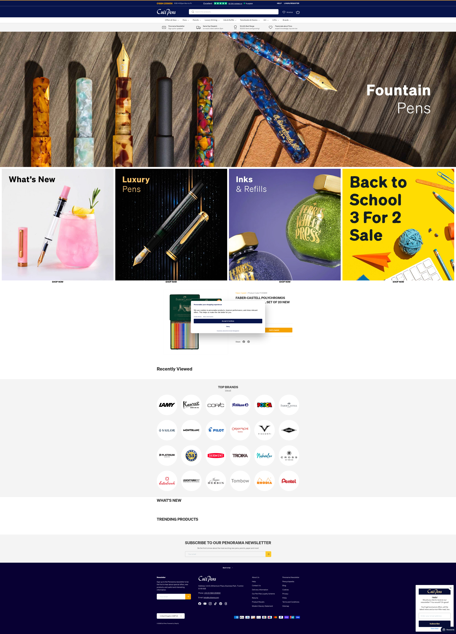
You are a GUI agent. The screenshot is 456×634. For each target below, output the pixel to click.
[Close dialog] (451, 588)
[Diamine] (289, 430)
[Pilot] (216, 430)
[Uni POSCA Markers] (264, 405)
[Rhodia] (264, 481)
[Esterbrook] (167, 481)
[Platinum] (167, 455)
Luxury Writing (211, 20)
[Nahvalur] (264, 455)
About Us (255, 577)
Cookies (285, 589)
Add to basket (274, 330)
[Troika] (240, 455)
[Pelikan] (240, 405)
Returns (255, 598)
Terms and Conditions (290, 602)
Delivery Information (260, 589)
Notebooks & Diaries (248, 20)
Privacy (285, 593)
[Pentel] (289, 481)
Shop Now (57, 281)
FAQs (284, 598)
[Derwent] (216, 455)
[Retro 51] (191, 455)
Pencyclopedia (288, 581)
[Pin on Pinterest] (248, 341)
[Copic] (216, 405)
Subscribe (435, 623)
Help (279, 3)
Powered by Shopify (173, 623)
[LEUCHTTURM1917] (191, 481)
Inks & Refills (228, 20)
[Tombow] (240, 481)
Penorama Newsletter (290, 577)
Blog (284, 585)
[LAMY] (167, 405)
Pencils (196, 20)
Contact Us (256, 585)
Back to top (227, 568)
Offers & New (171, 20)
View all (228, 390)
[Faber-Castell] (289, 405)
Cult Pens (164, 623)
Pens (185, 20)
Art (265, 20)
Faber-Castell (241, 293)
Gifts (274, 20)
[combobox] (233, 11)
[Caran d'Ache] (240, 430)
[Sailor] (167, 430)
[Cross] (289, 455)
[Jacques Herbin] (216, 481)
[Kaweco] (191, 405)
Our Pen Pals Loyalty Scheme (263, 593)
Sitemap (285, 606)
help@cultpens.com (211, 597)
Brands (286, 20)
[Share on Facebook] (243, 341)
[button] (297, 12)
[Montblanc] (191, 430)
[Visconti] (264, 430)
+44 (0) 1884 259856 (212, 593)
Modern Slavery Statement (262, 606)
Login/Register (291, 3)
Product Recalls (258, 602)
